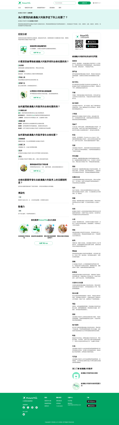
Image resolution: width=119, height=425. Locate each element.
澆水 (33, 115)
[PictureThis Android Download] (92, 46)
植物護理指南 (48, 403)
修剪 (19, 113)
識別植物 (52, 7)
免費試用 (84, 3)
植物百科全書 (48, 400)
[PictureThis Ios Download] (92, 42)
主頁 (19, 7)
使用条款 (58, 403)
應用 (60, 7)
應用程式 (47, 406)
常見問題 (70, 400)
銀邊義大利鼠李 (22, 13)
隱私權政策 (59, 400)
